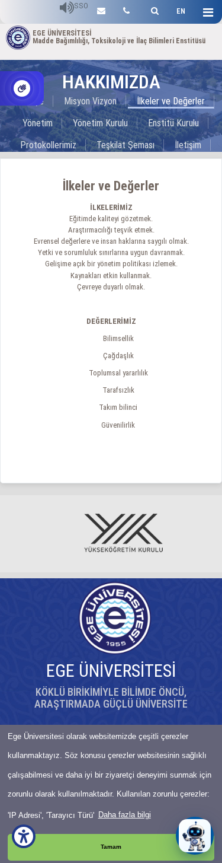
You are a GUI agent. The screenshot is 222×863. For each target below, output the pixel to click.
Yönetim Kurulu (100, 123)
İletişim (188, 145)
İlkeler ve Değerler (171, 101)
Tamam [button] (111, 846)
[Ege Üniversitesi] (153, 9)
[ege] (101, 9)
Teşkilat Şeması (125, 145)
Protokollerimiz (48, 145)
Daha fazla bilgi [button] (124, 814)
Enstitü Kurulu (173, 123)
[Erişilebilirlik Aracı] (24, 836)
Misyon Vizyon (90, 101)
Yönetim (37, 123)
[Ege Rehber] (126, 9)
